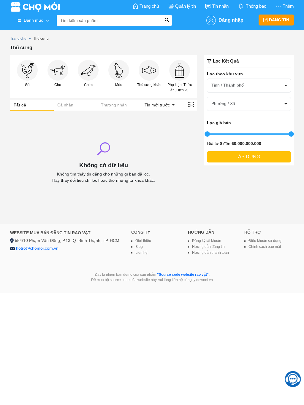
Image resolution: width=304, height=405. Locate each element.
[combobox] (249, 86)
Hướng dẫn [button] (201, 232)
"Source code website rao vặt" (183, 274)
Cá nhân (65, 105)
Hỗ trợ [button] (252, 232)
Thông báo (256, 6)
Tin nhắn (220, 6)
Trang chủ (149, 6)
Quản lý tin (185, 6)
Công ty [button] (140, 232)
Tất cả (20, 105)
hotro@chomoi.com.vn (37, 248)
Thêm (288, 6)
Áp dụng (249, 156)
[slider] (207, 134)
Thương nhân (114, 105)
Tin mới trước (158, 105)
